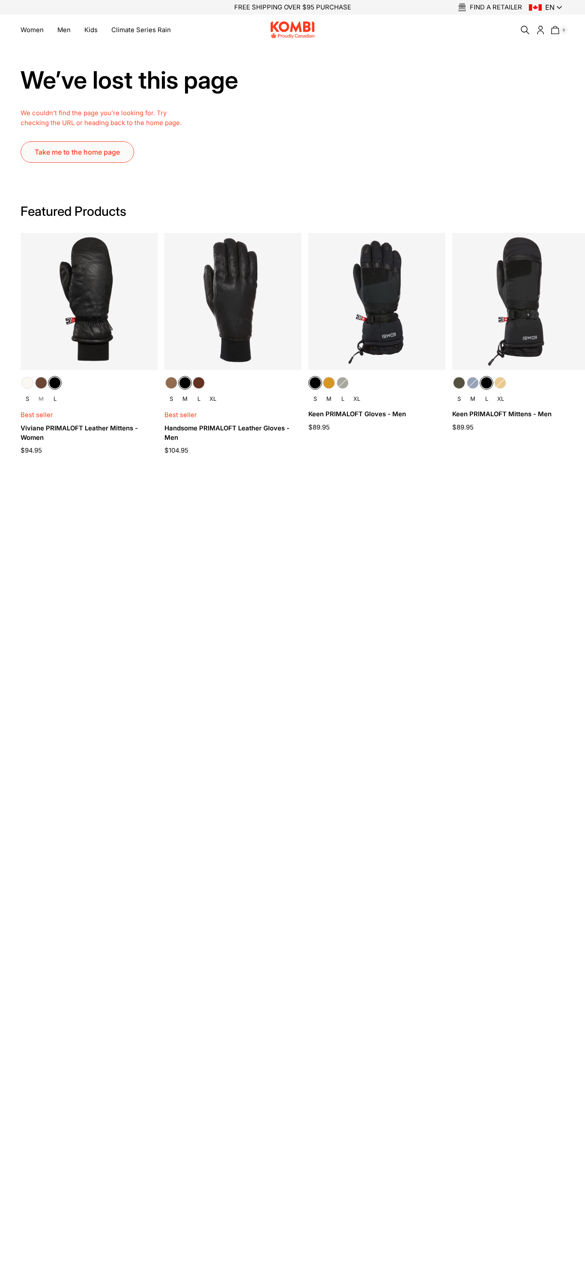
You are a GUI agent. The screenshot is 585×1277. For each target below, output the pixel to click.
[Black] (55, 383)
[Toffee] (171, 383)
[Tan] (329, 383)
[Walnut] (199, 383)
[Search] (523, 30)
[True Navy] (473, 383)
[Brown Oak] (41, 383)
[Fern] (343, 383)
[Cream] (27, 383)
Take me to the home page (77, 152)
